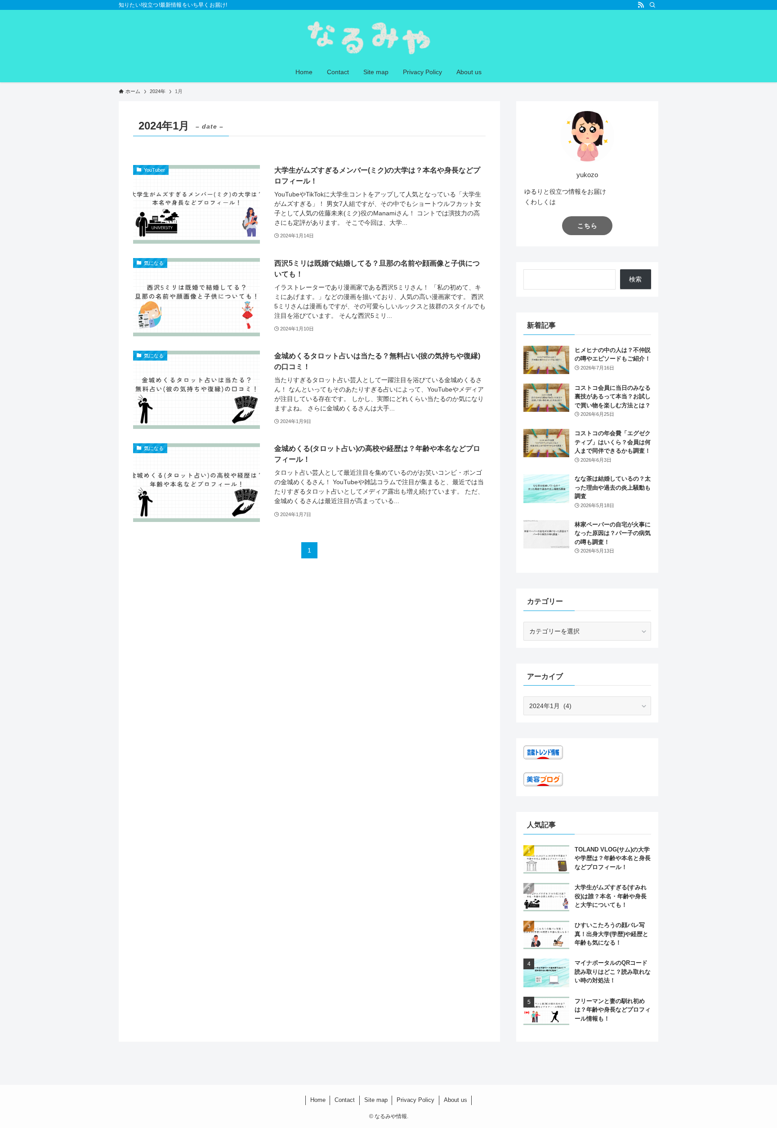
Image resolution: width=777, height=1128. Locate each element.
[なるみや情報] (388, 37)
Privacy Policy (415, 1100)
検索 (635, 279)
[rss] (641, 5)
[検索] (652, 5)
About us (455, 1100)
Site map (376, 1100)
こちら (587, 225)
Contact (345, 1100)
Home (318, 1100)
